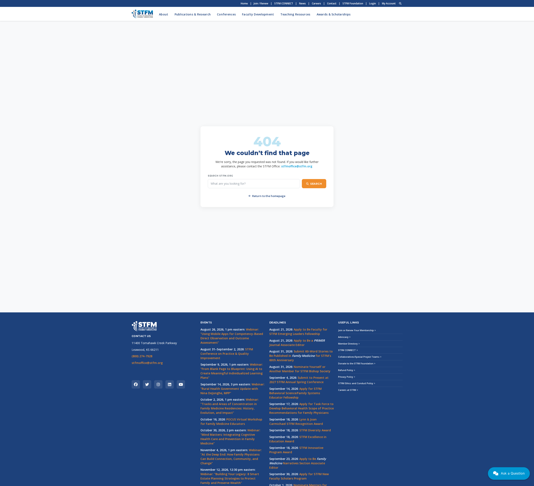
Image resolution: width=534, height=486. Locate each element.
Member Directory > (349, 343)
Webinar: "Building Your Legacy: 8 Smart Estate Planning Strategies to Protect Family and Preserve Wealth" (229, 478)
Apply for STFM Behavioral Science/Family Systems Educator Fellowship (295, 393)
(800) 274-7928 (142, 356)
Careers (316, 3)
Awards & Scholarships (334, 14)
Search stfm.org (220, 175)
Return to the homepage (268, 196)
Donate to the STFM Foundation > (356, 363)
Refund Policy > (346, 370)
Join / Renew (261, 3)
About (163, 14)
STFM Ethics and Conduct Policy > (356, 383)
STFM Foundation (353, 3)
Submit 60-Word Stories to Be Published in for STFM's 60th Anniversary (301, 355)
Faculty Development (258, 14)
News (302, 3)
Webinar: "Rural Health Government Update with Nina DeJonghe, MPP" (232, 388)
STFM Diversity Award (315, 430)
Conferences (226, 14)
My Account (389, 3)
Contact (331, 3)
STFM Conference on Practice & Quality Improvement (226, 353)
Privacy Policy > (346, 376)
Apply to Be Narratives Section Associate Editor (297, 463)
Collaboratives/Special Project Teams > (360, 356)
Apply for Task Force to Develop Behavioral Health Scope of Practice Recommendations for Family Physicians (301, 408)
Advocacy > (344, 337)
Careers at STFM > (348, 390)
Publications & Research (193, 14)
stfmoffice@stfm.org (296, 166)
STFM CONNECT (283, 3)
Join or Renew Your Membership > (357, 330)
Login (372, 3)
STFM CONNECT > (348, 350)
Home (244, 3)
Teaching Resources (295, 14)
